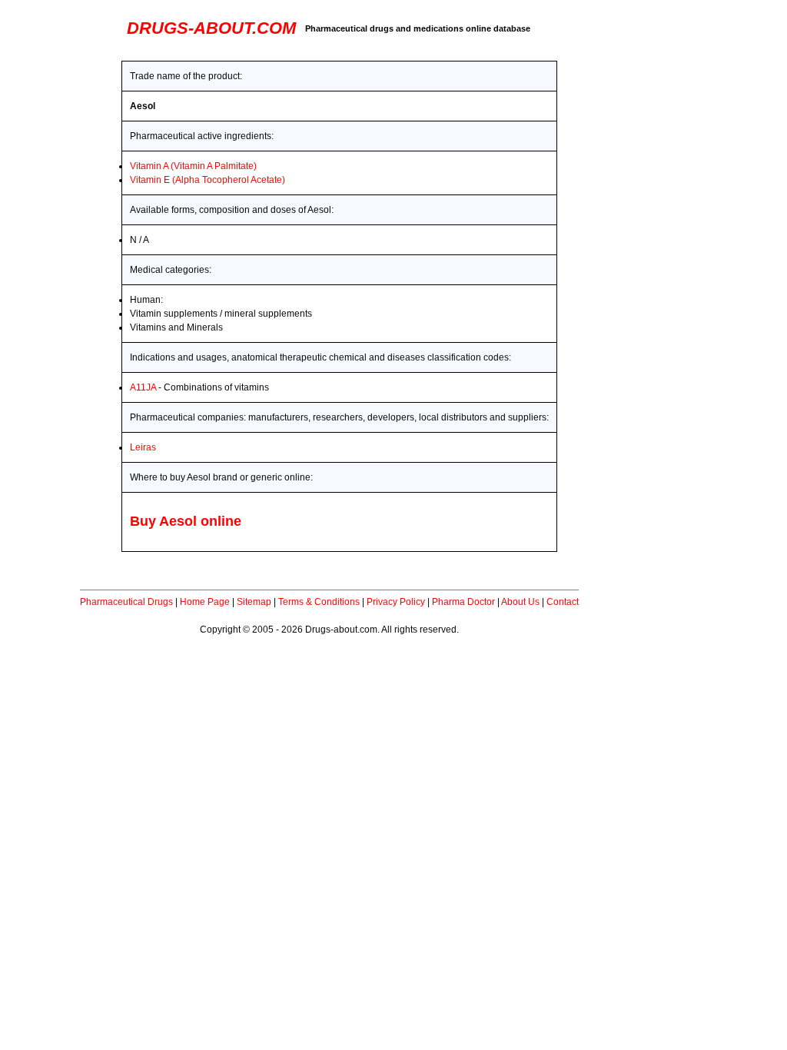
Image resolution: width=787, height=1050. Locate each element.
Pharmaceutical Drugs (126, 601)
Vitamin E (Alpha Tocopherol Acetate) (207, 179)
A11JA (143, 387)
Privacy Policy (396, 601)
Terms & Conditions (319, 601)
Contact (562, 601)
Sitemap (254, 601)
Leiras (143, 447)
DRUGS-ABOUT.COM (211, 28)
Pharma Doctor (463, 601)
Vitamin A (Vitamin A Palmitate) (193, 166)
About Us (520, 601)
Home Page (205, 601)
